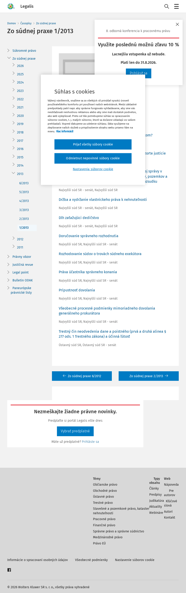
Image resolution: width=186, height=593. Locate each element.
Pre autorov (169, 493)
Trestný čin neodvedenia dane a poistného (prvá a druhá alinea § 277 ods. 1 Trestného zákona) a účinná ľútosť (112, 334)
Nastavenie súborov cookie (134, 560)
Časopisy (26, 23)
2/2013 (24, 219)
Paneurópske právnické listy (21, 290)
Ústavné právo (103, 497)
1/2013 (24, 228)
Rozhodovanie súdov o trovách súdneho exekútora (100, 254)
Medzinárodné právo (107, 537)
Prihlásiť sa (138, 73)
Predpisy (155, 495)
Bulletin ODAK (22, 280)
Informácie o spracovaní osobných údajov (37, 560)
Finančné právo (104, 525)
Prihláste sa (90, 442)
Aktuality (155, 507)
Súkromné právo (24, 51)
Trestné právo (103, 503)
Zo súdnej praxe (46, 23)
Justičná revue (22, 265)
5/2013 (24, 192)
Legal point (20, 272)
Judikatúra (156, 501)
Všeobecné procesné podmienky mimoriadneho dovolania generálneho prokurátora (107, 310)
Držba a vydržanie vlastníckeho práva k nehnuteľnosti (103, 199)
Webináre (156, 513)
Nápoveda (171, 485)
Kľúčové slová (170, 503)
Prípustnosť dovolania (77, 290)
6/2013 (24, 183)
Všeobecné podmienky (91, 560)
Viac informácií (64, 131)
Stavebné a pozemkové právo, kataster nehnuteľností (121, 511)
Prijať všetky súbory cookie (93, 144)
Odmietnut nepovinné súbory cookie (93, 158)
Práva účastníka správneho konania (88, 272)
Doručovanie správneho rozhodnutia (88, 236)
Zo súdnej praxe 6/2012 (84, 376)
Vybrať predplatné (75, 431)
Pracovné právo (104, 519)
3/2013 (24, 210)
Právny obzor (21, 257)
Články (154, 488)
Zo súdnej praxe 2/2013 (146, 376)
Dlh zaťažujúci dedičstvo (79, 218)
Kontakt (169, 517)
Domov (11, 23)
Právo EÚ (99, 543)
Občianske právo (105, 485)
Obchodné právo (105, 491)
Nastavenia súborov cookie (93, 169)
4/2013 (24, 201)
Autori (168, 512)
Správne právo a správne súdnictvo (118, 531)
